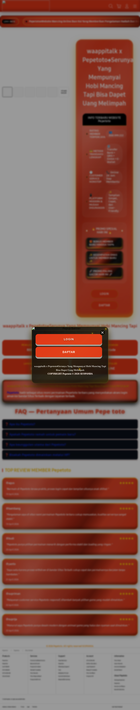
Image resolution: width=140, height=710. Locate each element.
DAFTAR (69, 352)
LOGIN (69, 339)
